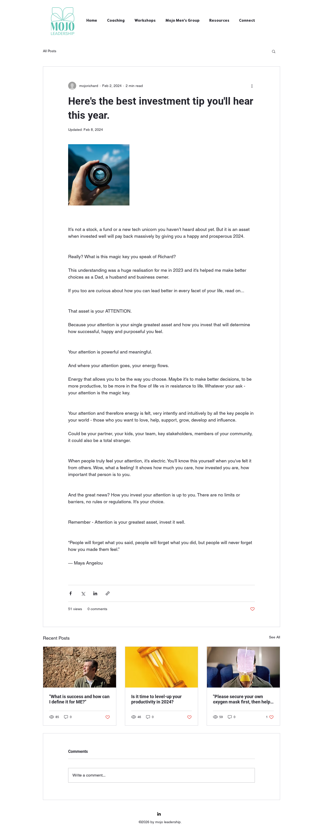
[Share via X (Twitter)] (82, 593)
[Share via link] (107, 593)
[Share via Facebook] (70, 593)
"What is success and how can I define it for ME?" (79, 699)
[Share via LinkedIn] (95, 593)
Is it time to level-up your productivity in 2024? (156, 699)
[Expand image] (98, 174)
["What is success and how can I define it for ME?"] (79, 667)
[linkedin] (159, 813)
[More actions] (252, 86)
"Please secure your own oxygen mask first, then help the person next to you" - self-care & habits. (243, 699)
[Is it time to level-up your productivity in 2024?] (161, 667)
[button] (273, 51)
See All (274, 637)
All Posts (49, 51)
